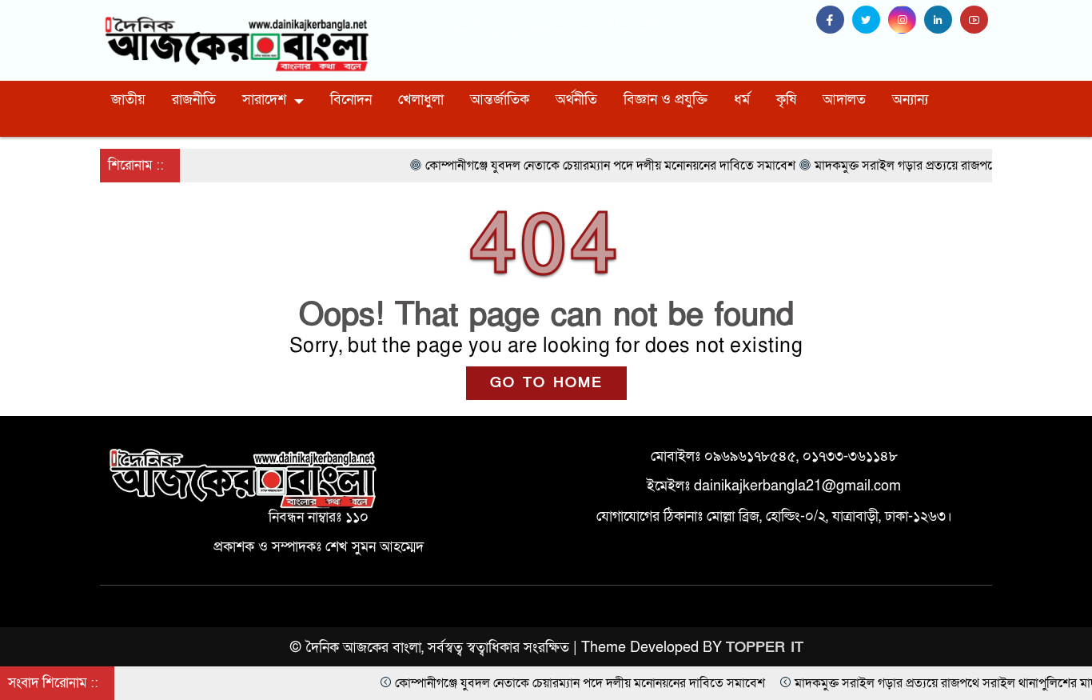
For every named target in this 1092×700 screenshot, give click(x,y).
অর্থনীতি (576, 99)
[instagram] (906, 20)
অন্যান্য (910, 99)
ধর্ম (742, 99)
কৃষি (786, 99)
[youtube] (976, 20)
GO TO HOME (546, 383)
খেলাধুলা (421, 99)
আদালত (844, 99)
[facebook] (834, 20)
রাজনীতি (194, 99)
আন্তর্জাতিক (499, 99)
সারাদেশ (264, 99)
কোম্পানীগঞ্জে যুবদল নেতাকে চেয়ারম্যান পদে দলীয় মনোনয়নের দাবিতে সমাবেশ (548, 683)
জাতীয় (128, 99)
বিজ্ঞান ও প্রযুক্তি (665, 99)
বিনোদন (351, 99)
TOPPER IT (764, 647)
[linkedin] (942, 20)
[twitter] (870, 20)
